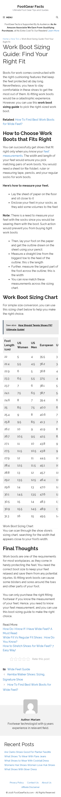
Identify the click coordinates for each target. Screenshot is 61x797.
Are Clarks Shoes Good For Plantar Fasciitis (27, 752)
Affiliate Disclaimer (30, 787)
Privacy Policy (17, 782)
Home (6, 39)
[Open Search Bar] (57, 17)
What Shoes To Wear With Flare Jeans (25, 756)
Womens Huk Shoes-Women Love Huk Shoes (29, 765)
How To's (15, 39)
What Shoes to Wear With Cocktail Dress (26, 760)
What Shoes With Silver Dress (20, 769)
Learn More (53, 30)
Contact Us (32, 782)
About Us (46, 782)
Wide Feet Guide (18, 669)
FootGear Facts (30, 6)
